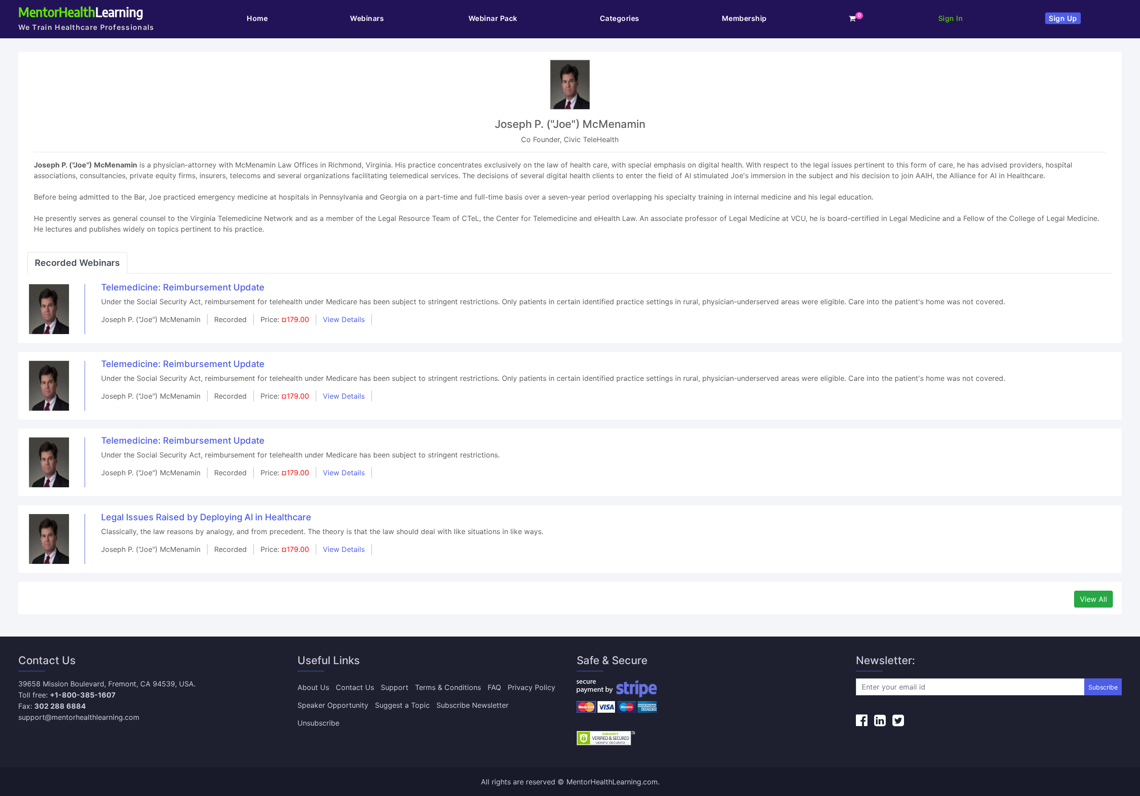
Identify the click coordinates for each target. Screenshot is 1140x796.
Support (394, 687)
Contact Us (355, 687)
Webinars (368, 18)
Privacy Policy (531, 687)
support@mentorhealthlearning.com (78, 717)
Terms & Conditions (448, 687)
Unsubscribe (318, 722)
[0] (852, 18)
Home (257, 18)
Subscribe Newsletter (472, 705)
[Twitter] (898, 720)
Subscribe (1103, 687)
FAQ (494, 687)
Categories (619, 18)
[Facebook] (861, 720)
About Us (313, 687)
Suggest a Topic (402, 705)
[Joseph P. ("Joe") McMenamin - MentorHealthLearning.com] (49, 308)
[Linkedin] (880, 720)
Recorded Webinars (77, 262)
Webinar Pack (492, 18)
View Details (344, 319)
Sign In (950, 18)
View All (1093, 599)
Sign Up (1063, 18)
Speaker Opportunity (332, 705)
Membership (744, 18)
